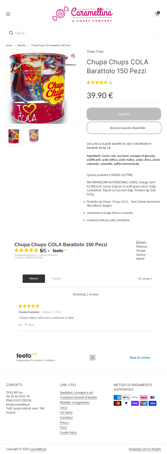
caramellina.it (38, 449)
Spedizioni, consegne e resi (76, 392)
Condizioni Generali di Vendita (78, 397)
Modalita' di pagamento (74, 402)
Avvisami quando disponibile (127, 128)
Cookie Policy (68, 432)
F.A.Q (63, 427)
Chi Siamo (66, 412)
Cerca (63, 407)
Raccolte (22, 45)
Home (9, 45)
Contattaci (66, 417)
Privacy (64, 422)
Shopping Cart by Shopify (145, 449)
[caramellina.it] (82, 14)
